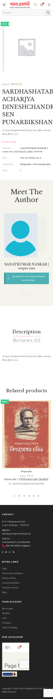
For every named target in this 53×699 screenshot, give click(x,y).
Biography (25, 164)
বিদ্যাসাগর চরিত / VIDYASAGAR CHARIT (26, 479)
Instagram (10, 552)
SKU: (4, 158)
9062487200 (9, 542)
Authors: (6, 148)
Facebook (2, 552)
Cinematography (41, 164)
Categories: (8, 164)
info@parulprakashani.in (16, 533)
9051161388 (24, 542)
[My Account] (49, 5)
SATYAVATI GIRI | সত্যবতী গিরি (28, 151)
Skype (13, 552)
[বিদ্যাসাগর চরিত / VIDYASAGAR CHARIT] (26, 434)
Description (26, 332)
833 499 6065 (13, 545)
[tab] (26, 331)
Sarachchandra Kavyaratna (28, 484)
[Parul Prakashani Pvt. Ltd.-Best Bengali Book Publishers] (20, 4)
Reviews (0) (26, 340)
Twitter (6, 552)
